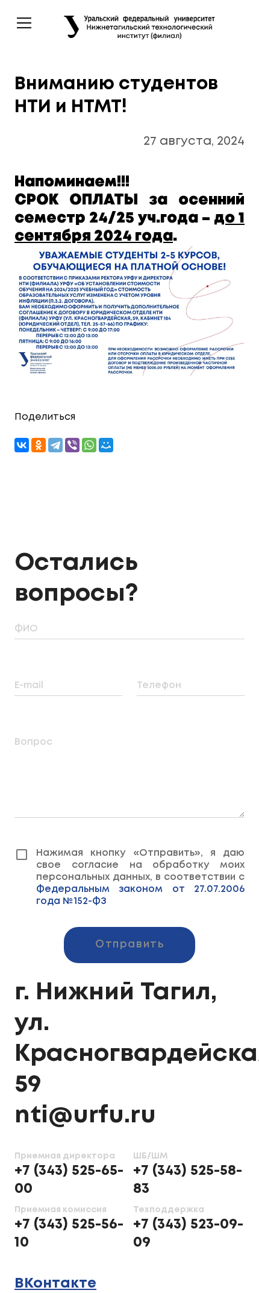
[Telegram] (55, 445)
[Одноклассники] (38, 445)
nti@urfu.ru (85, 1103)
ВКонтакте (55, 1271)
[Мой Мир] (106, 445)
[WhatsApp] (89, 445)
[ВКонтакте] (21, 445)
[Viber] (72, 445)
